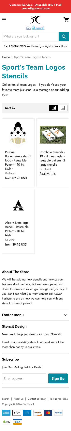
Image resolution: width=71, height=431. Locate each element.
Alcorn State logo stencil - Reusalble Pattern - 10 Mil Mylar (17, 228)
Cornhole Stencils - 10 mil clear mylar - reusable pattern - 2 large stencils (52, 158)
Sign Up (57, 378)
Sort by (10, 108)
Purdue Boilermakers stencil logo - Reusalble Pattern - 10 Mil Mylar (18, 160)
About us (18, 399)
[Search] (64, 36)
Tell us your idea (59, 399)
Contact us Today (37, 399)
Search (5, 399)
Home (6, 57)
